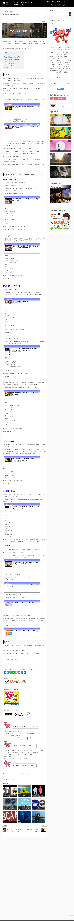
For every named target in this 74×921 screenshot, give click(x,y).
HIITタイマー (8, 65)
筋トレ (53, 1)
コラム (59, 5)
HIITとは (6, 54)
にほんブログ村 (24, 739)
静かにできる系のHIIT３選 (12, 59)
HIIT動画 (19, 774)
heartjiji (43, 18)
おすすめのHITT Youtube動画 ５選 (13, 56)
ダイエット (59, 1)
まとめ (6, 67)
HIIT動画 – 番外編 (9, 63)
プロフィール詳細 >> (55, 77)
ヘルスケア (67, 1)
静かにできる (26, 774)
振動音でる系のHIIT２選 (11, 58)
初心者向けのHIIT (9, 61)
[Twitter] (60, 89)
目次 (6, 52)
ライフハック (52, 5)
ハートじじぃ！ (8, 3)
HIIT (14, 774)
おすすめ (8, 774)
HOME (48, 1)
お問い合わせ (66, 5)
